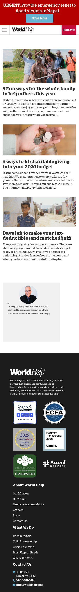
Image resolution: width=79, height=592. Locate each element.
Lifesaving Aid (22, 536)
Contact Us (20, 521)
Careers (18, 510)
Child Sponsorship (25, 541)
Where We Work (23, 558)
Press (16, 515)
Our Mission (21, 493)
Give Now (39, 18)
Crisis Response (23, 547)
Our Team (19, 499)
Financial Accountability (28, 504)
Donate (69, 30)
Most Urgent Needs (25, 552)
